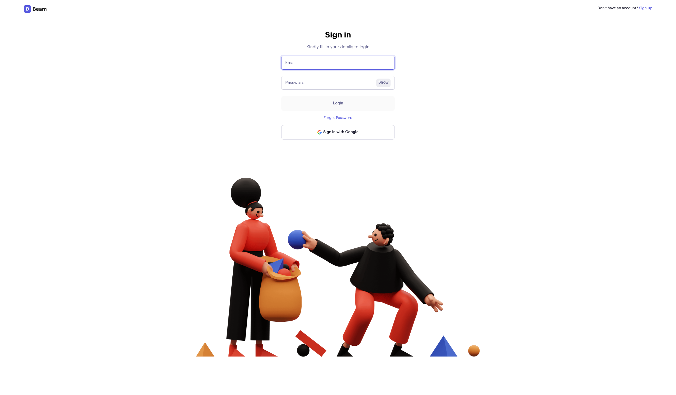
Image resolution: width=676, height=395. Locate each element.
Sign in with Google (340, 132)
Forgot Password (338, 118)
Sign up (645, 8)
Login (338, 103)
